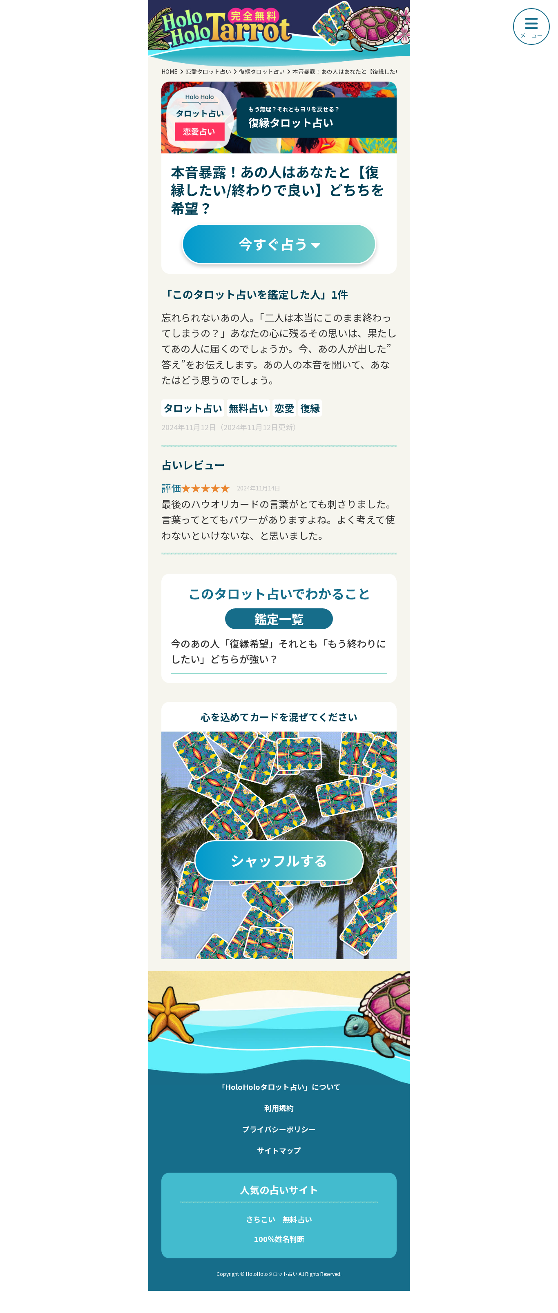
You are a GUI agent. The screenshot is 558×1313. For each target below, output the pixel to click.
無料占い (248, 408)
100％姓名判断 (279, 1238)
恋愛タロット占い (208, 71)
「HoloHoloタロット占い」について (279, 1086)
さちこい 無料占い (279, 1219)
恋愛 (284, 408)
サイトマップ (279, 1150)
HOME (169, 71)
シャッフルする (279, 860)
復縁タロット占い (262, 71)
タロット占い (192, 408)
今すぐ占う (275, 244)
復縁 (310, 408)
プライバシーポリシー (279, 1129)
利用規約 (279, 1107)
